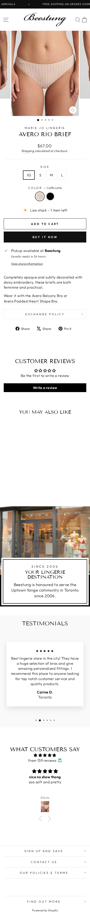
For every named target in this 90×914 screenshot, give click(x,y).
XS (29, 175)
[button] (42, 819)
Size (45, 166)
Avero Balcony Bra (47, 295)
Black (50, 196)
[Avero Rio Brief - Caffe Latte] (17, 491)
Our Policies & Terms (44, 872)
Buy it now (45, 237)
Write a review (45, 388)
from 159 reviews (42, 760)
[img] (45, 755)
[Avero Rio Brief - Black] (22, 491)
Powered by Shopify (45, 910)
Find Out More (44, 901)
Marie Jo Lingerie (45, 128)
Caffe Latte (39, 196)
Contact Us (44, 862)
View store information (27, 263)
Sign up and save (44, 851)
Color (45, 188)
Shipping (28, 151)
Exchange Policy (45, 314)
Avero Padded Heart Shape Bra (30, 301)
